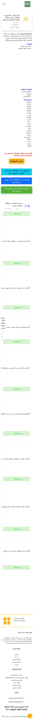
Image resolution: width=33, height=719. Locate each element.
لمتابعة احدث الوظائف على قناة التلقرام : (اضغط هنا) (16, 172)
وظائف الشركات (14, 27)
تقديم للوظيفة (16, 161)
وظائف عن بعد (16, 682)
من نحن (16, 657)
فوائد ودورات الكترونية (16, 680)
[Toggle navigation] (3, 4)
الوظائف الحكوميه (16, 688)
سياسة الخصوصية (16, 659)
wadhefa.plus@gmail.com (16, 701)
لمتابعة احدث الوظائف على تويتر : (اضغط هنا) (16, 181)
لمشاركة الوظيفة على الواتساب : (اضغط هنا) (16, 190)
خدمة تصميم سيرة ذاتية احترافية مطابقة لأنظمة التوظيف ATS (16, 708)
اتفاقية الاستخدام (16, 662)
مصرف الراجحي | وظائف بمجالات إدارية (13, 204)
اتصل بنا (16, 664)
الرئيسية (16, 654)
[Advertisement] (16, 71)
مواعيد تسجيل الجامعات (16, 675)
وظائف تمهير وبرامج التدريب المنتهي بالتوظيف (16, 677)
